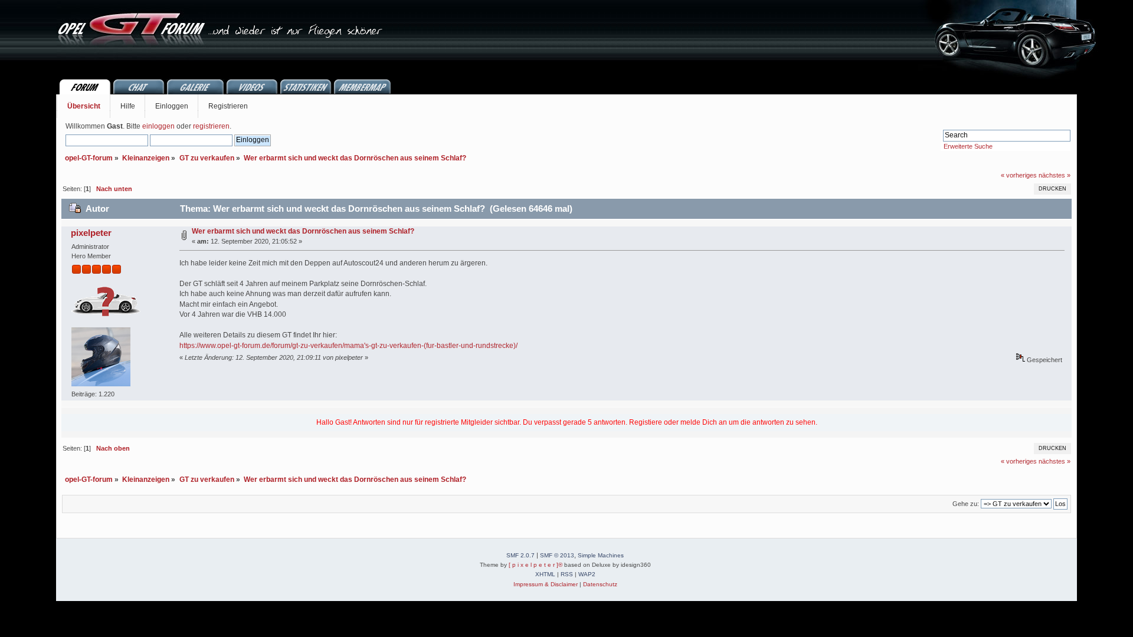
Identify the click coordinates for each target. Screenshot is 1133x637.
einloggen (158, 126)
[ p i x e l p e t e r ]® (535, 565)
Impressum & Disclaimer (545, 584)
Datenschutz (600, 584)
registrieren (211, 126)
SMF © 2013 (557, 555)
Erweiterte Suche (968, 146)
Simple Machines (601, 555)
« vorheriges (1019, 175)
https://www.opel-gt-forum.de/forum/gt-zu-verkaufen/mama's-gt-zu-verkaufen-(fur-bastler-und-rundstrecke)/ (348, 346)
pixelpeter (91, 233)
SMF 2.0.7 (520, 555)
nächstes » (1054, 175)
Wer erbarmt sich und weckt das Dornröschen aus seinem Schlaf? (303, 231)
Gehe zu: (965, 503)
